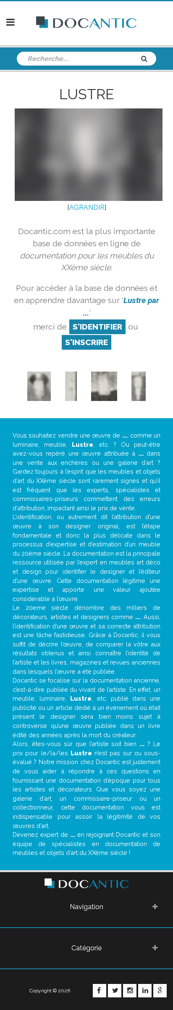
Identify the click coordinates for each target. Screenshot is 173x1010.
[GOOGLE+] (160, 990)
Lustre (86, 94)
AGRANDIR (87, 207)
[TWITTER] (114, 990)
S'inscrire (86, 342)
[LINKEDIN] (145, 990)
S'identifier (97, 326)
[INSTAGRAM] (129, 990)
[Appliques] (71, 386)
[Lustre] (39, 386)
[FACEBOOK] (99, 990)
